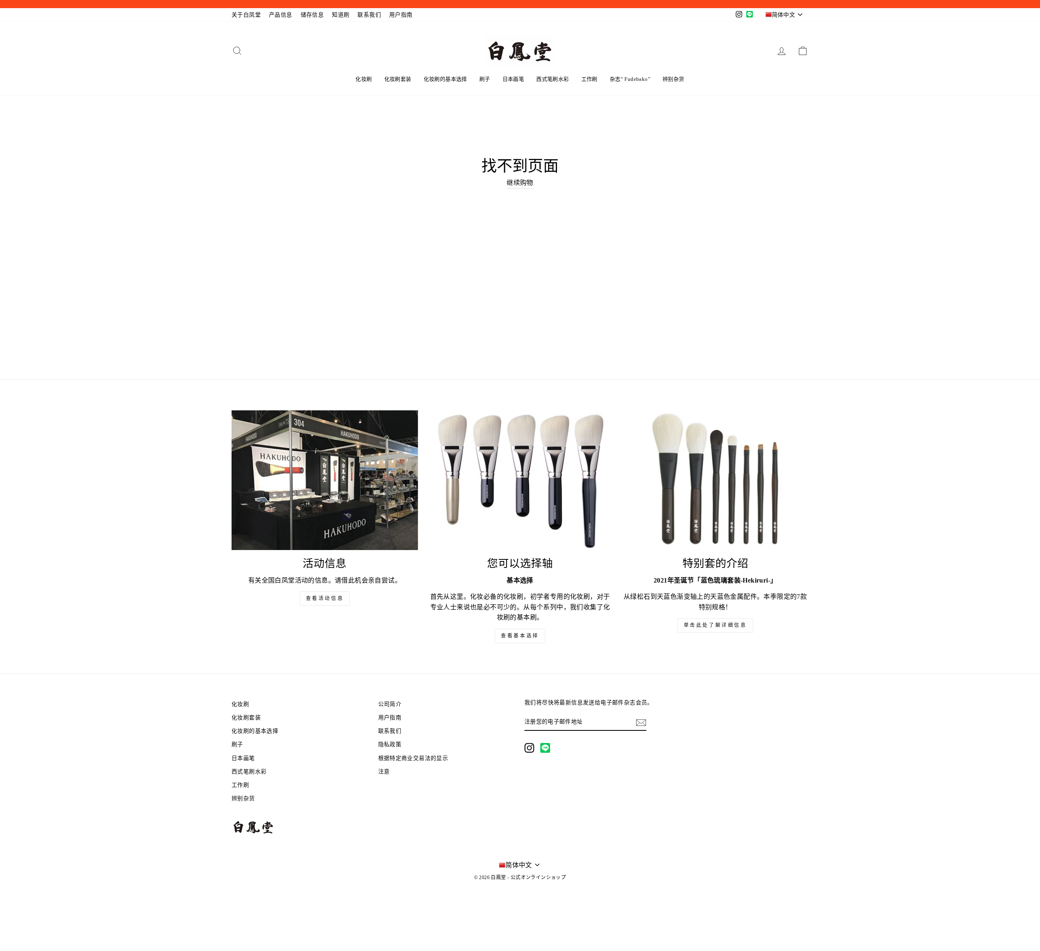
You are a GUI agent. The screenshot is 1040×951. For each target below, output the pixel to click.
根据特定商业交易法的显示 (413, 758)
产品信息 (280, 15)
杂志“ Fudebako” (630, 79)
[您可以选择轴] (520, 480)
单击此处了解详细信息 (715, 625)
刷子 (484, 79)
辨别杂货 (674, 79)
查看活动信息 (325, 598)
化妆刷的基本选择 (445, 79)
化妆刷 (363, 79)
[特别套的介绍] (715, 480)
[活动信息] (325, 480)
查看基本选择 (520, 636)
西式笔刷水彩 (552, 79)
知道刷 (340, 15)
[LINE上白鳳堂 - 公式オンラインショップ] (545, 748)
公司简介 (390, 704)
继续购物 (520, 182)
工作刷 (589, 79)
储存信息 (312, 15)
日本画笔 (513, 79)
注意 (384, 772)
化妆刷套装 (398, 79)
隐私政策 (390, 744)
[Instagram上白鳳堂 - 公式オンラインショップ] (529, 748)
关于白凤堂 (246, 15)
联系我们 (369, 15)
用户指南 (401, 15)
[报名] (641, 722)
